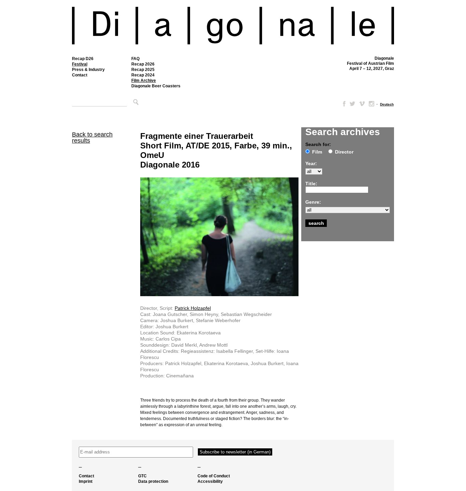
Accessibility (210, 481)
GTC (142, 476)
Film (317, 152)
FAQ (135, 58)
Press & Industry (88, 69)
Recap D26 (82, 58)
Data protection (153, 481)
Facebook (343, 103)
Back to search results (92, 137)
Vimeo (362, 103)
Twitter (352, 103)
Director (344, 152)
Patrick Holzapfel (193, 308)
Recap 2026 (143, 64)
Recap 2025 (143, 69)
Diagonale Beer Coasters (155, 86)
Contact (79, 75)
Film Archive (143, 80)
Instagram (371, 103)
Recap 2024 (143, 75)
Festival (79, 64)
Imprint (85, 481)
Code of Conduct (214, 476)
